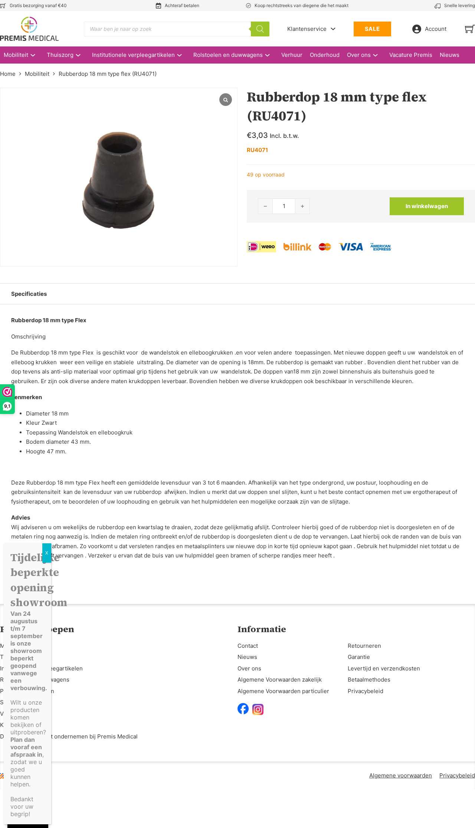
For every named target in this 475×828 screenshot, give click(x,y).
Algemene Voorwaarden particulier (283, 691)
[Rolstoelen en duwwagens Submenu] (271, 55)
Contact (248, 645)
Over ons (359, 54)
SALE (372, 28)
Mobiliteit (16, 54)
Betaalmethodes (369, 679)
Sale (6, 702)
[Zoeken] (260, 29)
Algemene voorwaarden (400, 775)
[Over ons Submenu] (379, 55)
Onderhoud (325, 54)
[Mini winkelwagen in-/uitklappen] (470, 29)
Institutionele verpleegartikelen (133, 54)
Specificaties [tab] (29, 293)
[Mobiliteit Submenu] (36, 55)
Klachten (11, 724)
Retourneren (364, 645)
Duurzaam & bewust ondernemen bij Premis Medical (69, 736)
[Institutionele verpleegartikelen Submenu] (183, 55)
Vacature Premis (410, 54)
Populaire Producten (27, 691)
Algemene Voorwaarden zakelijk (280, 679)
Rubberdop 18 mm (50, 482)
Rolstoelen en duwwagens (228, 54)
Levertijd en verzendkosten (384, 668)
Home (8, 73)
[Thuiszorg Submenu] (81, 55)
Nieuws (449, 54)
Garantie (359, 656)
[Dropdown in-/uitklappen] (333, 29)
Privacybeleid (365, 691)
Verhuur (291, 54)
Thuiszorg (60, 54)
